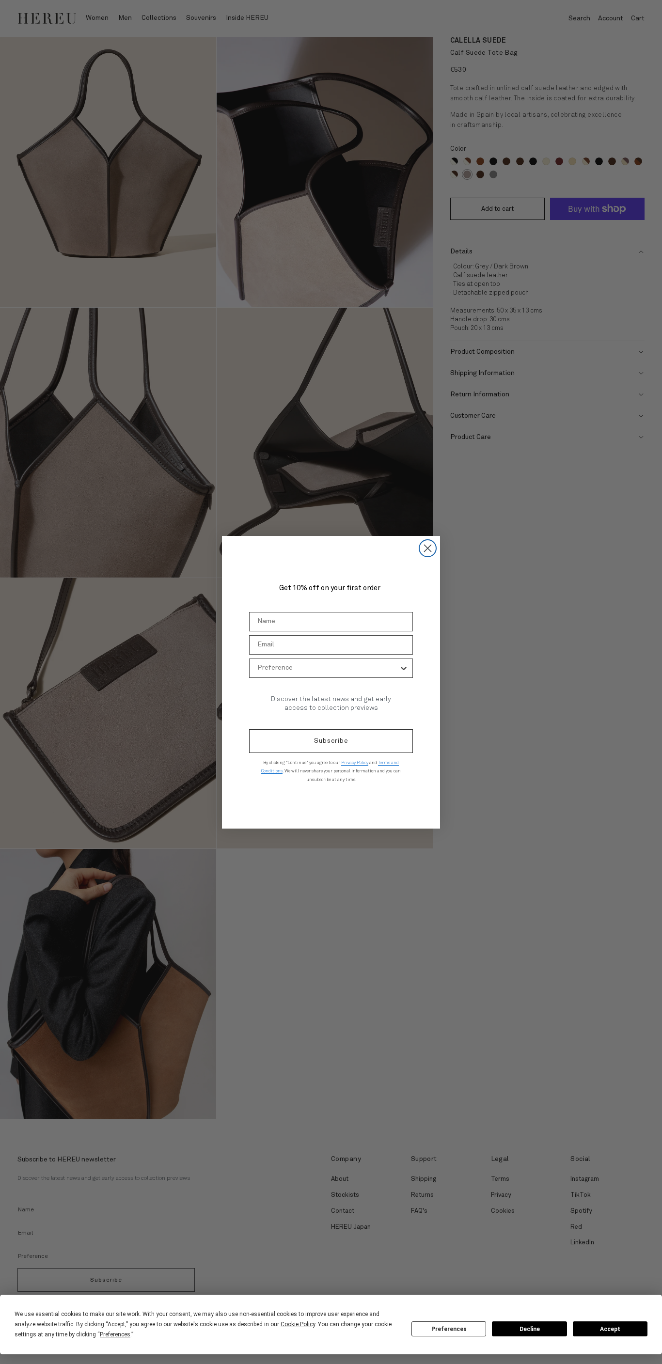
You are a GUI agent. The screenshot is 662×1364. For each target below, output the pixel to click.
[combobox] (328, 668)
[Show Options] (404, 668)
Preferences (449, 1329)
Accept (610, 1329)
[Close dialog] (427, 548)
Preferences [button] (115, 1334)
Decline (530, 1329)
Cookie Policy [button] (298, 1324)
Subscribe (331, 740)
